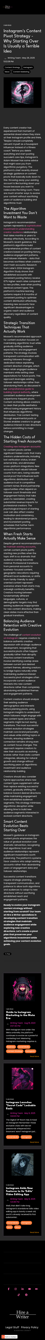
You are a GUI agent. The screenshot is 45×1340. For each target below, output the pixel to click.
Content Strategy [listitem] (14, 1051)
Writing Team (14, 57)
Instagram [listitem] (30, 1051)
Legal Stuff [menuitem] (12, 1327)
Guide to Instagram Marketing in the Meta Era (20, 1015)
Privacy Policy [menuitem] (29, 1327)
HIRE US (21, 1248)
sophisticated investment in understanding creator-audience (22, 229)
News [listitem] (17, 1227)
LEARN (21, 1270)
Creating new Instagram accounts (22, 446)
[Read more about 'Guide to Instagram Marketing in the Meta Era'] (22, 988)
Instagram (28, 67)
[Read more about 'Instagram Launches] (22, 1078)
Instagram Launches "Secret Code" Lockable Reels (21, 1105)
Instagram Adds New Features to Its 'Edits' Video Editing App (19, 1191)
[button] (41, 6)
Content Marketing (21, 72)
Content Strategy (12, 67)
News (7, 72)
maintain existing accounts (21, 546)
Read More (34, 1056)
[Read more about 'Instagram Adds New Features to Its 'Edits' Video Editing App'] (22, 1164)
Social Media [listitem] (23, 1047)
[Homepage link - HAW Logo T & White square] (23, 1323)
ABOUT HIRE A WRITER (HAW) (21, 1259)
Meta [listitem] (9, 1227)
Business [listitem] (11, 1047)
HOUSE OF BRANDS (21, 1281)
